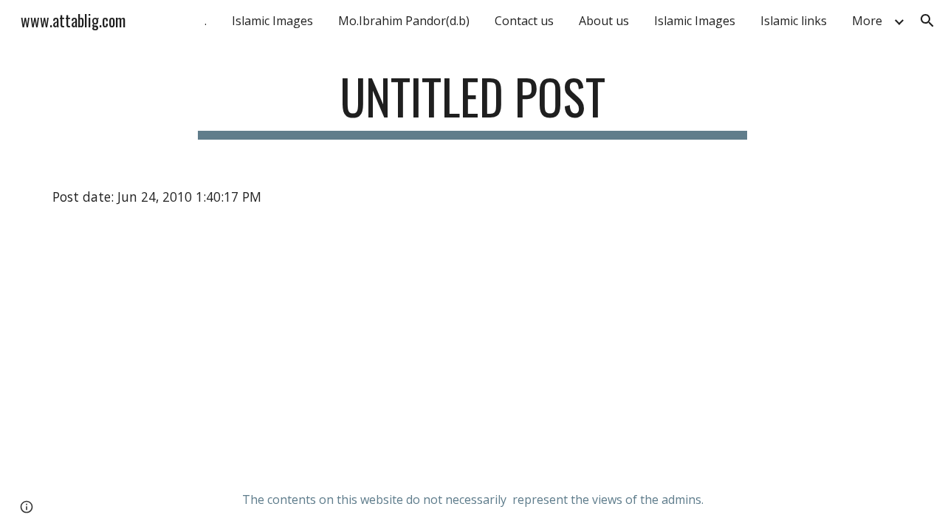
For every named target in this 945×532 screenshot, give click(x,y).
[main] (472, 104)
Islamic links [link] (793, 21)
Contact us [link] (524, 21)
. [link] (206, 21)
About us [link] (604, 21)
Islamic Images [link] (272, 21)
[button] (927, 20)
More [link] (867, 21)
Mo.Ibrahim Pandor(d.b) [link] (404, 21)
